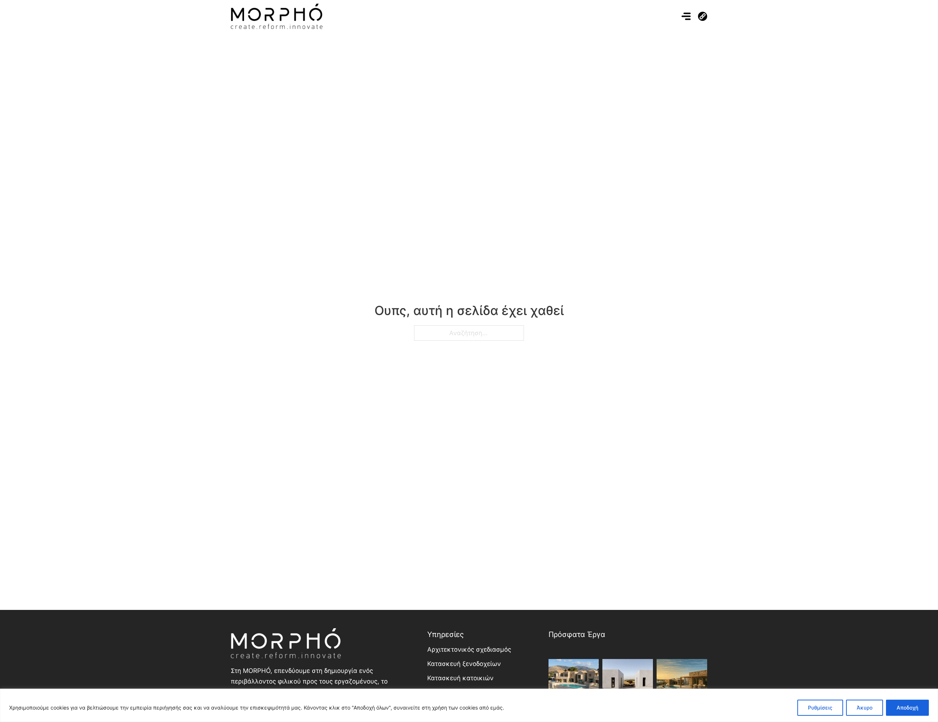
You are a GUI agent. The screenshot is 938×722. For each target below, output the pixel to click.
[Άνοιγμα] (686, 16)
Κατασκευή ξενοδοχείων (464, 663)
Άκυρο (864, 707)
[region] (469, 705)
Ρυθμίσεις (820, 707)
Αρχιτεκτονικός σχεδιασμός (469, 649)
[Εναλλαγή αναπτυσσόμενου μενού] (702, 16)
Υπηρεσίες (445, 634)
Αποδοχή (907, 707)
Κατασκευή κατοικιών (460, 678)
